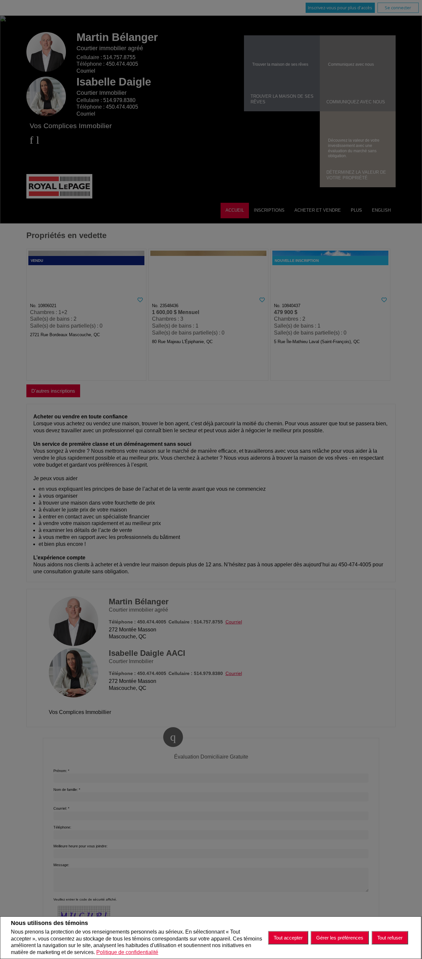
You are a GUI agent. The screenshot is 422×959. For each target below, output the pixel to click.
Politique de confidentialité (127, 952)
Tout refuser (390, 938)
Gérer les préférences (339, 938)
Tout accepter (288, 938)
